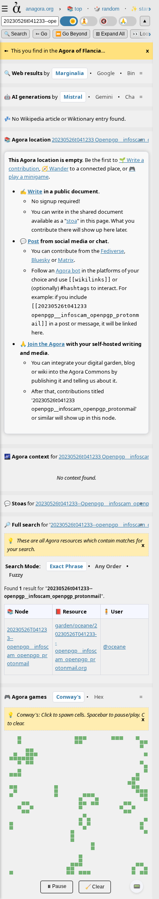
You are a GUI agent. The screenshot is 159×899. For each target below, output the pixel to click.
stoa (71, 220)
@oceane (114, 646)
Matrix (66, 260)
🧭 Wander (55, 168)
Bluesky (40, 260)
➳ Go (41, 33)
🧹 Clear (94, 886)
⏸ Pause (56, 886)
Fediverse (112, 251)
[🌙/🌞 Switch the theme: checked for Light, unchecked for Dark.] (69, 21)
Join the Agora (46, 344)
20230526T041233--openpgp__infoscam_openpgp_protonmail (28, 646)
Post (33, 241)
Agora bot (68, 270)
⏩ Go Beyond (71, 33)
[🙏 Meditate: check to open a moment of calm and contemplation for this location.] (128, 21)
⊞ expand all (110, 33)
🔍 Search (15, 33)
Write (35, 191)
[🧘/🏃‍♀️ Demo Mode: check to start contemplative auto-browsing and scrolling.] (88, 21)
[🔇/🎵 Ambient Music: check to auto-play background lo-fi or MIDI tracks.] (108, 21)
